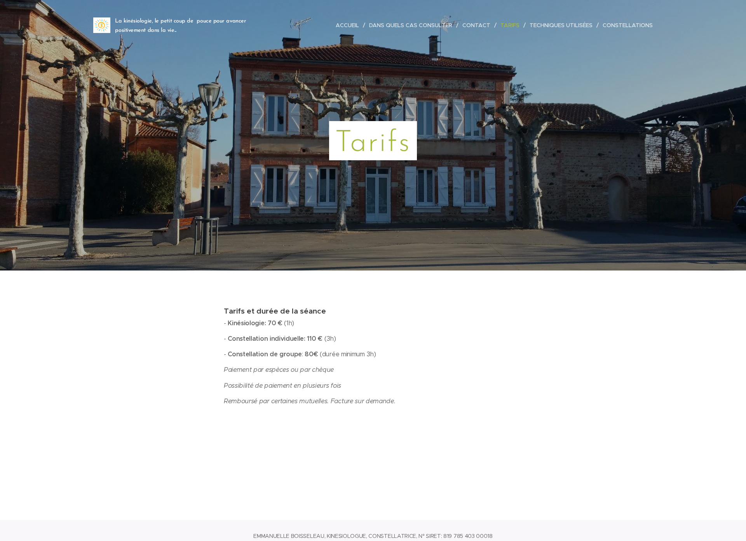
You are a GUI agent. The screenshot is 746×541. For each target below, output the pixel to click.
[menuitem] (349, 25)
